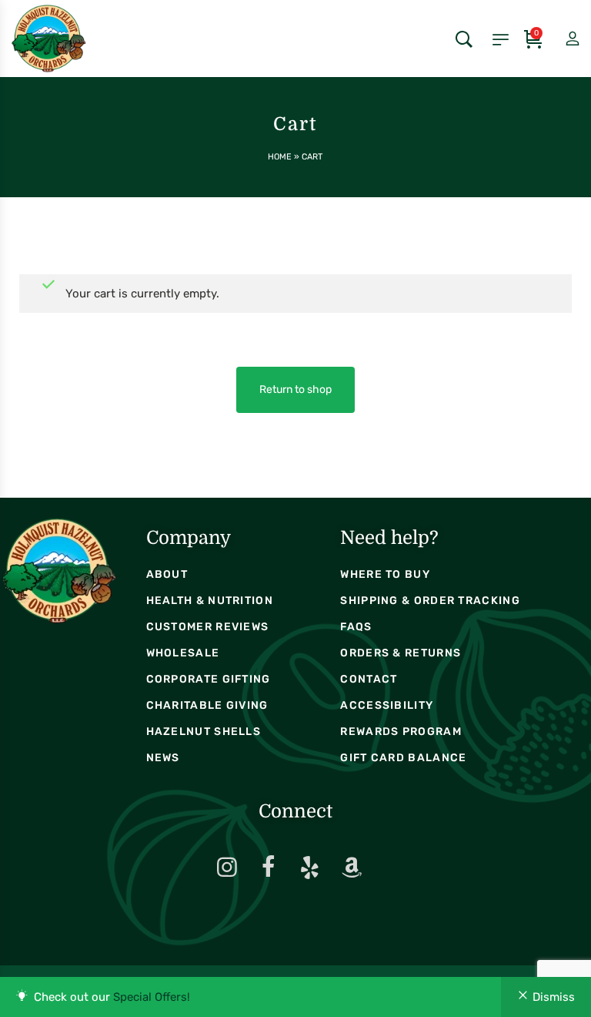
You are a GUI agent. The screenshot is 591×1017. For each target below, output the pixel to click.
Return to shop (295, 389)
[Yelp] (310, 867)
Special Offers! (151, 997)
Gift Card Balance (403, 757)
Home (280, 157)
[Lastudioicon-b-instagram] (227, 867)
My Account (559, 39)
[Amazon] (351, 867)
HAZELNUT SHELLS (204, 731)
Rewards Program (401, 731)
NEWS (163, 757)
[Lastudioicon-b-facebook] (268, 867)
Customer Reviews (207, 626)
